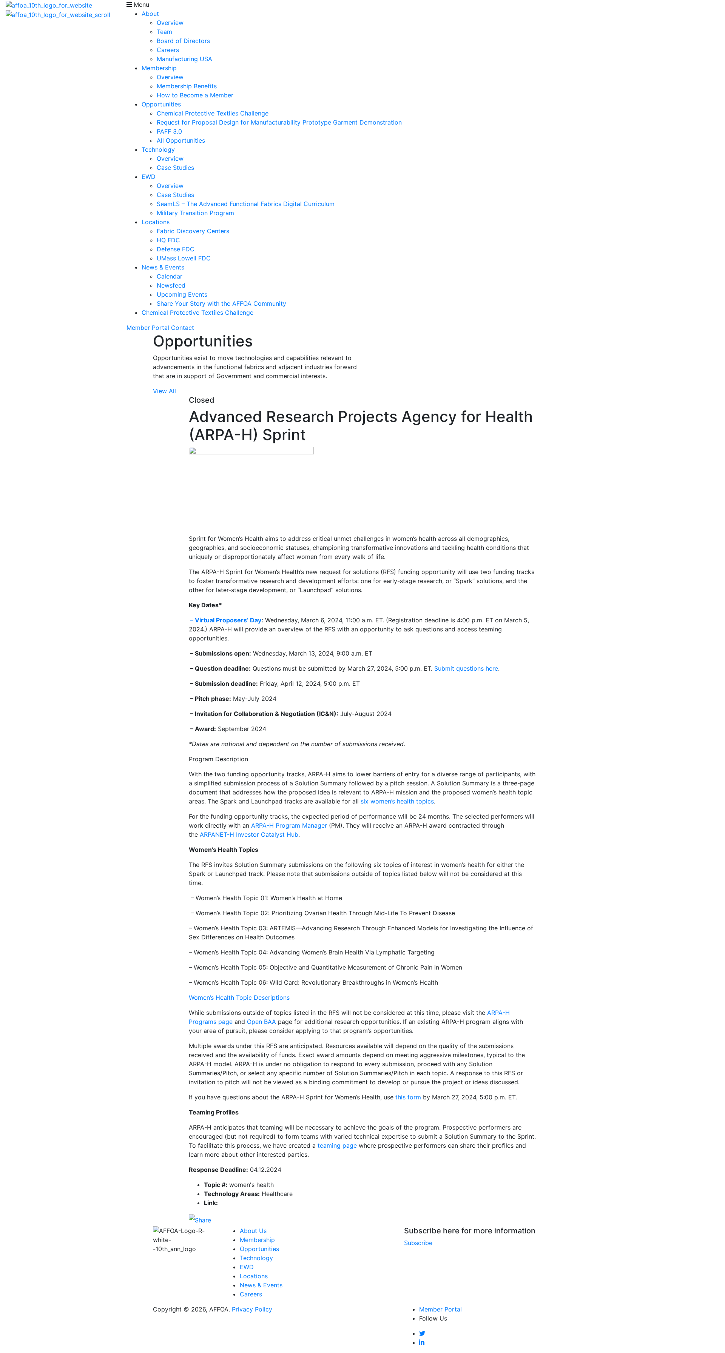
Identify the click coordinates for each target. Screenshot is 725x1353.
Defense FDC (175, 249)
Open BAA (261, 1021)
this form (408, 1097)
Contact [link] (182, 327)
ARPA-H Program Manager (289, 825)
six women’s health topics (397, 801)
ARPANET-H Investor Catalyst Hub (249, 834)
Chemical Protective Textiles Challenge (212, 113)
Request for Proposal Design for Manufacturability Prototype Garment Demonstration (279, 122)
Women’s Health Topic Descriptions (239, 997)
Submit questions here (466, 668)
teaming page (337, 1145)
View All (164, 391)
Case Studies (175, 167)
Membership (159, 68)
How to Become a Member (195, 95)
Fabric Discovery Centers (193, 231)
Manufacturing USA (184, 59)
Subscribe (418, 1243)
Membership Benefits (187, 86)
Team (164, 31)
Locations (156, 222)
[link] (422, 1333)
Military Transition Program (195, 213)
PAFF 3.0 (169, 131)
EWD (149, 176)
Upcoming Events (182, 294)
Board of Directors (183, 41)
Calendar (169, 276)
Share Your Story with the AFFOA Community (221, 303)
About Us (253, 1230)
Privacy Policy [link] (252, 1309)
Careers (168, 50)
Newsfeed (171, 285)
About (150, 13)
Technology (158, 149)
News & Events (163, 267)
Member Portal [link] (147, 327)
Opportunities (161, 104)
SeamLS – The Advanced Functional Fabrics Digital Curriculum (246, 204)
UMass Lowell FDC (184, 258)
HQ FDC (168, 240)
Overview (170, 22)
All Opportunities (181, 140)
